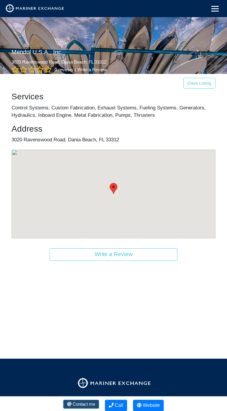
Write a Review (92, 69)
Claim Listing (199, 83)
